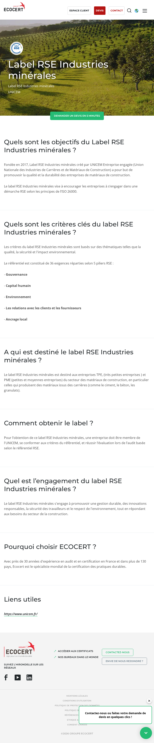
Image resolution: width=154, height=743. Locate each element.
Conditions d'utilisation (77, 700)
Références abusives (77, 715)
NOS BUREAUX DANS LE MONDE (78, 657)
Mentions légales (77, 696)
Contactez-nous (118, 652)
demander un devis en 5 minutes (77, 115)
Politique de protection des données (77, 705)
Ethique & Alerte (77, 720)
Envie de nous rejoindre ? (124, 661)
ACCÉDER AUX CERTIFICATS (75, 651)
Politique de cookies (77, 710)
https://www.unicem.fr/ (20, 614)
